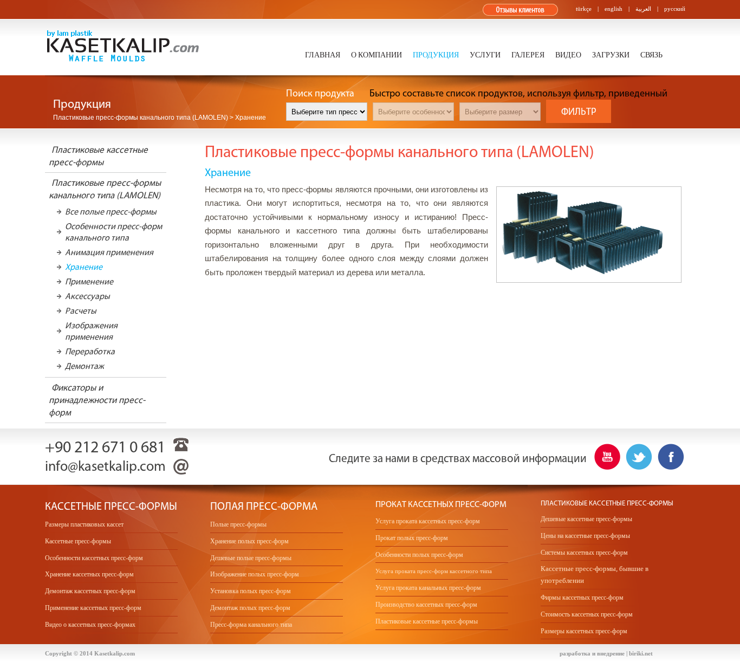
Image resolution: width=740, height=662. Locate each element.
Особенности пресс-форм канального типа (113, 232)
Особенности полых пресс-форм (419, 555)
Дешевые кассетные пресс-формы (586, 519)
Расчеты (80, 311)
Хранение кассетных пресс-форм (89, 574)
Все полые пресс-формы (111, 211)
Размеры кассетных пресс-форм (584, 631)
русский (674, 8)
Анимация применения (109, 252)
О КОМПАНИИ (376, 55)
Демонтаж (84, 366)
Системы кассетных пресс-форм (584, 552)
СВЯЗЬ (651, 55)
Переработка (90, 351)
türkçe (584, 8)
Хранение (83, 267)
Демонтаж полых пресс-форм (250, 608)
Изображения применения (91, 331)
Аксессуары (87, 296)
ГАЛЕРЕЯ (527, 55)
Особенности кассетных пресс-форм (94, 558)
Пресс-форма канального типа (251, 624)
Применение (89, 281)
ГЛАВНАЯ (322, 55)
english (613, 8)
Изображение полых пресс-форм (254, 574)
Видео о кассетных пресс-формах (90, 624)
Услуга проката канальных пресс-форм (428, 588)
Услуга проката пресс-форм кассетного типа (433, 571)
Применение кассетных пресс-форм (93, 608)
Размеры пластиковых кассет (84, 524)
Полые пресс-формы (238, 524)
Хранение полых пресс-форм (249, 541)
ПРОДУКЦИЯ (436, 55)
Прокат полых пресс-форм (411, 538)
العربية (643, 8)
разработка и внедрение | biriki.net (606, 653)
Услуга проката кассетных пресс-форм (427, 521)
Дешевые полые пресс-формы (250, 558)
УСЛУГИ (485, 55)
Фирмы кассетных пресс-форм (582, 597)
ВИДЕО (568, 55)
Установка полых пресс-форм (250, 591)
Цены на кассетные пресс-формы (585, 536)
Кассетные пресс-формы (78, 541)
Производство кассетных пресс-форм (426, 604)
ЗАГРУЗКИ (610, 55)
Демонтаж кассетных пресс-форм (90, 591)
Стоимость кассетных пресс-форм (587, 614)
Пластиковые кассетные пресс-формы (426, 621)
